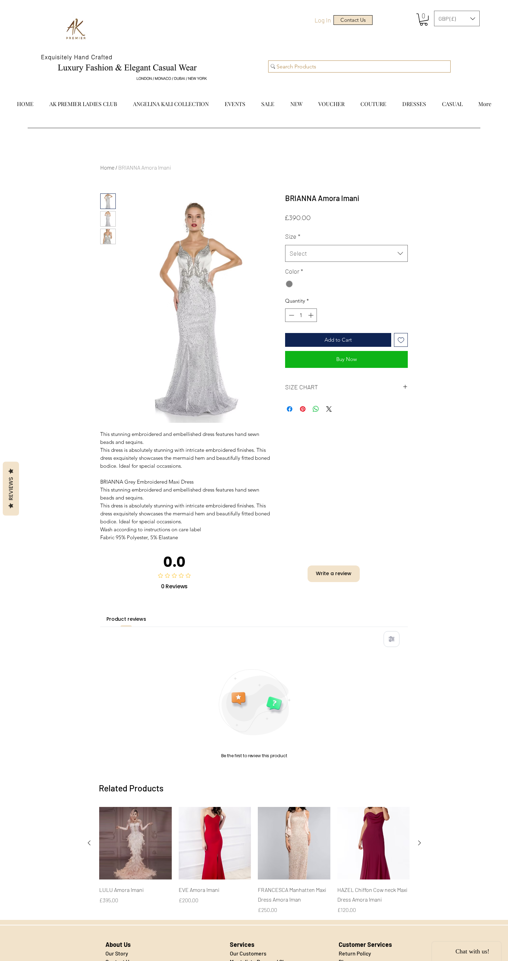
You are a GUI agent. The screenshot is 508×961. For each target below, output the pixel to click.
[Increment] (311, 315)
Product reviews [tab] (126, 619)
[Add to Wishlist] (401, 340)
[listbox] (457, 18)
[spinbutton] (301, 315)
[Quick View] (135, 843)
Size (292, 236)
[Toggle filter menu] (391, 639)
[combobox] (346, 253)
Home (107, 167)
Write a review (333, 573)
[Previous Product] (89, 843)
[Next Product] (419, 843)
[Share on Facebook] (289, 409)
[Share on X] (329, 409)
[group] (254, 860)
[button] (423, 19)
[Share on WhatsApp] (316, 409)
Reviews (11, 489)
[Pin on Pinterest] (303, 409)
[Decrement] (290, 315)
